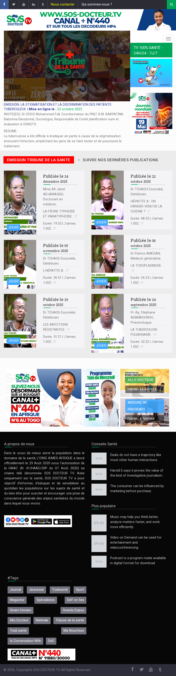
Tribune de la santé (70, 620)
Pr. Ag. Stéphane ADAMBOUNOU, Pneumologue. (143, 318)
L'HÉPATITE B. (54, 271)
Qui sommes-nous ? (97, 4)
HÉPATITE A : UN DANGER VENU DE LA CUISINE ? (146, 206)
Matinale (42, 620)
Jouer (13, 227)
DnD (51, 641)
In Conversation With (25, 641)
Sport (80, 590)
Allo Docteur (19, 620)
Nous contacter (62, 4)
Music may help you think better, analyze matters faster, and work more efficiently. (135, 522)
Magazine (17, 600)
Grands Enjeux (73, 610)
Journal (15, 590)
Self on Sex (75, 600)
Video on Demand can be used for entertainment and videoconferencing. (136, 543)
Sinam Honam (20, 610)
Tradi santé (18, 631)
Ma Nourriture (73, 631)
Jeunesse (36, 590)
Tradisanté (60, 590)
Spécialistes (46, 600)
